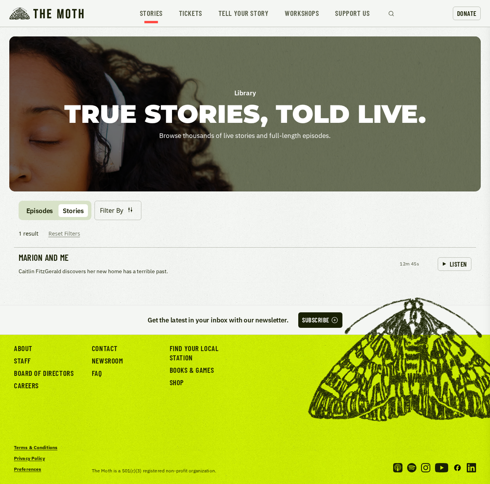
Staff (22, 360)
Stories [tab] (73, 210)
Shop (177, 382)
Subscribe (315, 320)
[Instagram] (425, 467)
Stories (151, 13)
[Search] (391, 13)
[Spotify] (411, 467)
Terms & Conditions (35, 447)
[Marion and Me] (245, 264)
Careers (26, 385)
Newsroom (107, 360)
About (23, 348)
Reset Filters (64, 233)
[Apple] (397, 467)
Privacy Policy (29, 458)
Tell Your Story (243, 13)
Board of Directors (44, 373)
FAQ (97, 373)
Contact (105, 348)
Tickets (190, 13)
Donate (466, 13)
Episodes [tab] (39, 210)
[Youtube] (441, 467)
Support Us (352, 13)
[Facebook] (457, 467)
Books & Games (192, 369)
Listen (458, 264)
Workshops (302, 13)
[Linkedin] (471, 467)
